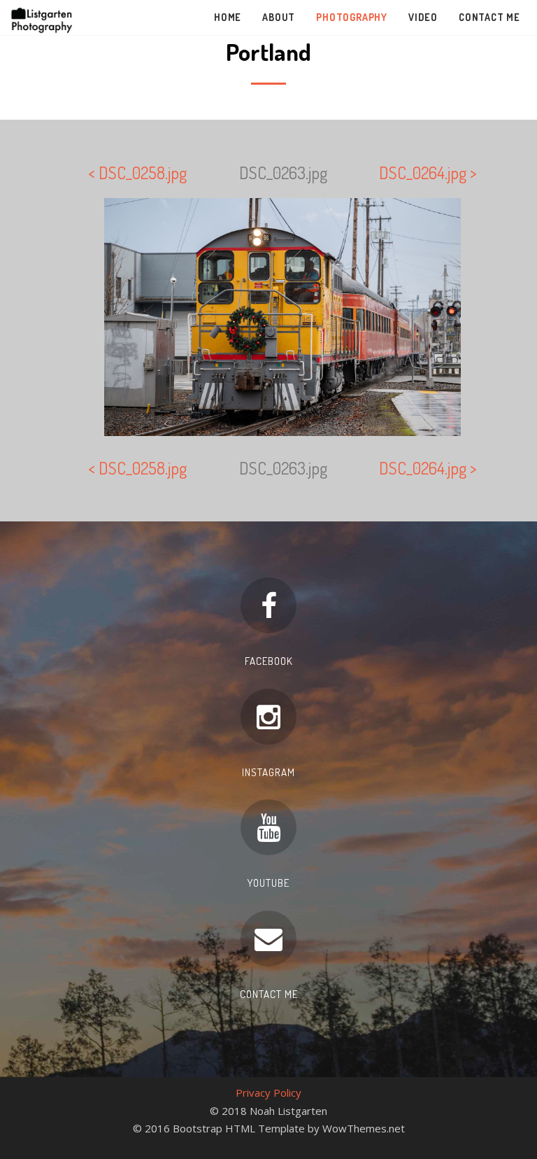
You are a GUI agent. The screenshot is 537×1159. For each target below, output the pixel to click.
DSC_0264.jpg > (428, 172)
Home (227, 17)
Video (423, 17)
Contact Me (489, 17)
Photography (351, 17)
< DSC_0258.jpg (137, 172)
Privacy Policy (268, 1093)
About (278, 17)
